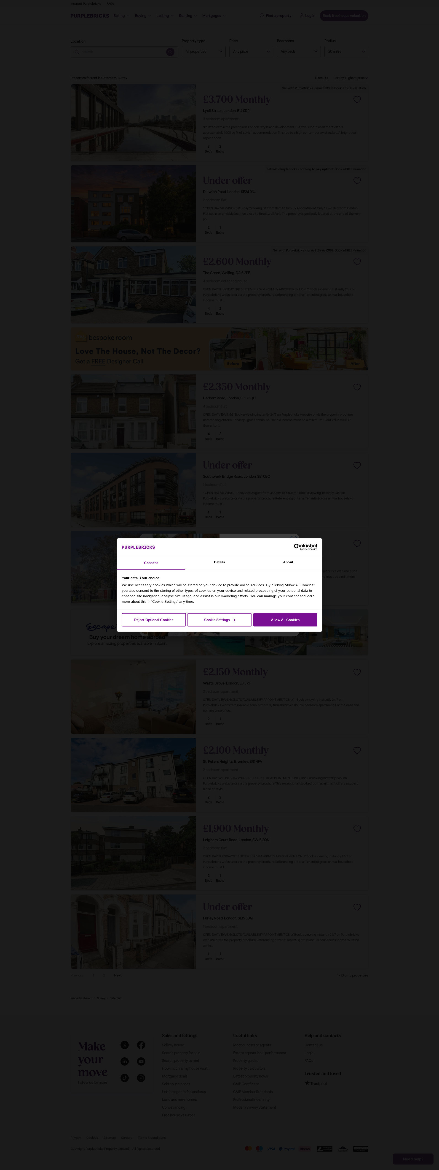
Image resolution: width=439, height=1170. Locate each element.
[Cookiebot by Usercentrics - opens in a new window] (297, 546)
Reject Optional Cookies (153, 620)
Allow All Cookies (285, 620)
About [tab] (288, 562)
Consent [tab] (151, 563)
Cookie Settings (217, 620)
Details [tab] (219, 562)
